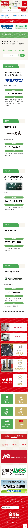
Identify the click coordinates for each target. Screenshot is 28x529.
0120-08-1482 (13, 147)
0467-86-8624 (13, 201)
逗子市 (13, 44)
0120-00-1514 (12, 292)
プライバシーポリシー (7, 501)
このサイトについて (15, 501)
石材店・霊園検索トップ (7, 15)
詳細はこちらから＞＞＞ (10, 85)
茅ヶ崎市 (6, 44)
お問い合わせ (15, 6)
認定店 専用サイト (13, 499)
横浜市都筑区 (7, 41)
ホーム (7, 499)
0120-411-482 (12, 242)
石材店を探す (17, 15)
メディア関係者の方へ (23, 7)
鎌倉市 (16, 41)
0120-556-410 (13, 93)
